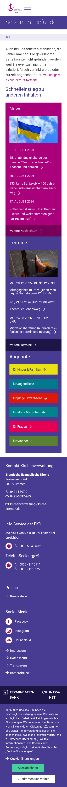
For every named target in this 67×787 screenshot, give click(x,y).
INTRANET (54, 694)
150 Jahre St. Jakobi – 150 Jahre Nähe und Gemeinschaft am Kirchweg (32, 188)
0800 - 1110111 (30, 564)
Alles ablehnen (28, 768)
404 (7, 37)
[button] (27, 7)
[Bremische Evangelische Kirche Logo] (15, 8)
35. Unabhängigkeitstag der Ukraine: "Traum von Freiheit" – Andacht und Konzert (30, 162)
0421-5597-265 (20, 496)
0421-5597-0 (18, 491)
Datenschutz (18, 658)
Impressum (18, 650)
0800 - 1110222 (30, 569)
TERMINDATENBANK (22, 694)
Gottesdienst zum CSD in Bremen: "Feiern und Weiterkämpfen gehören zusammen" (32, 213)
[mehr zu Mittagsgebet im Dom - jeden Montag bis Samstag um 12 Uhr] (33, 263)
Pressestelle (18, 596)
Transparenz (18, 665)
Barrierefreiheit (20, 673)
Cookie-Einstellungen (24, 758)
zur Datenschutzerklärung (21, 739)
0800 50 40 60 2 (30, 546)
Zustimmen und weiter (33, 779)
